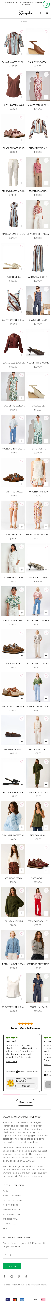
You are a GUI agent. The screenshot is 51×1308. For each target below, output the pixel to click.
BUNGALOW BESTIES (12, 1195)
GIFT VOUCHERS (10, 1205)
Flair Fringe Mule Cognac (13, 491)
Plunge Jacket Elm (13, 577)
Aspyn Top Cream (13, 878)
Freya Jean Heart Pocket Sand (37, 749)
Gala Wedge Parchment (37, 405)
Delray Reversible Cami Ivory (13, 1007)
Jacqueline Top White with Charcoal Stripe (38, 663)
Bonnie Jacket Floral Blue (13, 964)
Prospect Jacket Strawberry (37, 191)
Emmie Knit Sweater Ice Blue (13, 835)
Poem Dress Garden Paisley (13, 405)
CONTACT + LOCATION (13, 1200)
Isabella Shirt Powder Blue (13, 448)
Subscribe (12, 1266)
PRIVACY (7, 1228)
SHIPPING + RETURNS (12, 1209)
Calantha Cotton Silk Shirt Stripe (13, 62)
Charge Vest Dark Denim (37, 320)
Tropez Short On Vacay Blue (13, 534)
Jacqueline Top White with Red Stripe (38, 620)
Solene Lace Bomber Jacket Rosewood (13, 362)
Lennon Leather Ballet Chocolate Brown (13, 749)
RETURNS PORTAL (10, 1219)
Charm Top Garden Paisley (13, 620)
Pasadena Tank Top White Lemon (38, 491)
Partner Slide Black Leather (13, 792)
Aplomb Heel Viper (38, 577)
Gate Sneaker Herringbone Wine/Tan (37, 878)
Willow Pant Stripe (37, 277)
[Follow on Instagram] (11, 1276)
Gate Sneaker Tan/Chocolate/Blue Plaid (13, 663)
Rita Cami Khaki (37, 835)
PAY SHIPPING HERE (11, 1214)
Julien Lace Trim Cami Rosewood (13, 105)
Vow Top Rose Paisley (38, 234)
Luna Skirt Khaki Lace (37, 792)
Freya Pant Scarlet (37, 921)
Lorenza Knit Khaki (13, 921)
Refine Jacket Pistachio (37, 448)
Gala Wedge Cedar (38, 62)
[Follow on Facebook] (4, 1276)
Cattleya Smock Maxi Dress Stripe (13, 234)
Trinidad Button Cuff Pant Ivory (13, 191)
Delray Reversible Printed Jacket (38, 148)
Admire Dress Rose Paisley (37, 105)
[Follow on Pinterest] (19, 1276)
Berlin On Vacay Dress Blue (38, 534)
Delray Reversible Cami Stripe (13, 320)
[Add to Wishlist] (21, 31)
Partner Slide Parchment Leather (13, 277)
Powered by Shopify (39, 1285)
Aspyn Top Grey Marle (38, 964)
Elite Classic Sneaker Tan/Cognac (13, 706)
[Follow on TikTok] (26, 1276)
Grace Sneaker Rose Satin (13, 148)
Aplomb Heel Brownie (38, 362)
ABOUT (6, 1191)
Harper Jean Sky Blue (37, 706)
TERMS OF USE (9, 1223)
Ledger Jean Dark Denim (38, 1007)
